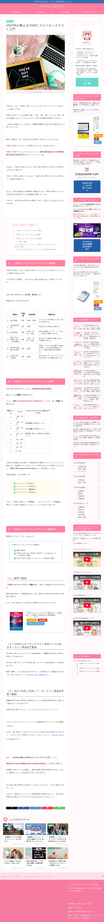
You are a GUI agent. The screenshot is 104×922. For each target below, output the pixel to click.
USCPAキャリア (88, 12)
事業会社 (88, 512)
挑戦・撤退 (88, 469)
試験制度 (88, 498)
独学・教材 (88, 482)
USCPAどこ (78, 907)
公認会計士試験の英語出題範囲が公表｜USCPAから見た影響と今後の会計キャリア (87, 444)
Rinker (36, 616)
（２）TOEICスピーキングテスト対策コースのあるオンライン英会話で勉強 (35, 245)
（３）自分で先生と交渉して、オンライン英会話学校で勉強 (35, 249)
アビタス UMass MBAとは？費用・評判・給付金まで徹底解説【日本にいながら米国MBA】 (87, 424)
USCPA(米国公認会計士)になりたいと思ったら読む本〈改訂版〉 (96, 124)
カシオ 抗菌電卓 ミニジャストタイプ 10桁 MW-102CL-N (96, 287)
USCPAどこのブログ (52, 6)
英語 (11, 877)
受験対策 (88, 496)
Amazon (32, 620)
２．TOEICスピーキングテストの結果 (27, 234)
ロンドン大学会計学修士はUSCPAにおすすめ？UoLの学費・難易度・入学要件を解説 (87, 437)
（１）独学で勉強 (20, 242)
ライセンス (88, 471)
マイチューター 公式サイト (37, 675)
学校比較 (88, 480)
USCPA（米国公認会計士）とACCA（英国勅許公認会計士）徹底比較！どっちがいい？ (87, 431)
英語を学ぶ (10, 21)
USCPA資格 (15, 12)
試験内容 (88, 491)
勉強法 (88, 493)
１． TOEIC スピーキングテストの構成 (27, 230)
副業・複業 (88, 517)
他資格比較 (88, 466)
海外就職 (88, 514)
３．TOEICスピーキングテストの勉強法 (27, 238)
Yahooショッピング (36, 623)
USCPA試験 (64, 12)
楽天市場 (42, 620)
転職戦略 (88, 507)
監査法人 (88, 509)
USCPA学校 (40, 12)
